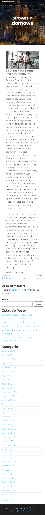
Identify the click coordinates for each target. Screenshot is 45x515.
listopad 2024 (8, 433)
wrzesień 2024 (9, 441)
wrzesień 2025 (9, 396)
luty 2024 (6, 470)
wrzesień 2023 (9, 486)
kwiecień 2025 (9, 416)
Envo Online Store (26, 511)
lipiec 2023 (7, 494)
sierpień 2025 (8, 400)
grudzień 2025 (9, 384)
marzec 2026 (8, 371)
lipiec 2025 (7, 404)
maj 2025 (6, 412)
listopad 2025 (8, 388)
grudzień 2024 (9, 429)
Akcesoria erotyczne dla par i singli (19, 322)
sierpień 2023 (8, 490)
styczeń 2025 (8, 425)
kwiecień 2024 (9, 461)
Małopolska (18, 272)
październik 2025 (10, 392)
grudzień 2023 (9, 478)
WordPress (34, 508)
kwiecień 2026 (9, 367)
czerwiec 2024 (9, 453)
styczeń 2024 (8, 474)
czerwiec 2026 (9, 359)
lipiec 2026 (7, 355)
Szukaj (5, 299)
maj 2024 (6, 457)
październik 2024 (10, 437)
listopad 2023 (8, 482)
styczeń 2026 (8, 380)
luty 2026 (6, 375)
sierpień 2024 (8, 445)
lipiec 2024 (7, 449)
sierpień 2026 (8, 351)
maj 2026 (6, 363)
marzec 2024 (8, 466)
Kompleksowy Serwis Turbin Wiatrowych (22, 326)
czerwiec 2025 (8, 408)
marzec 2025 (8, 421)
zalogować (17, 290)
